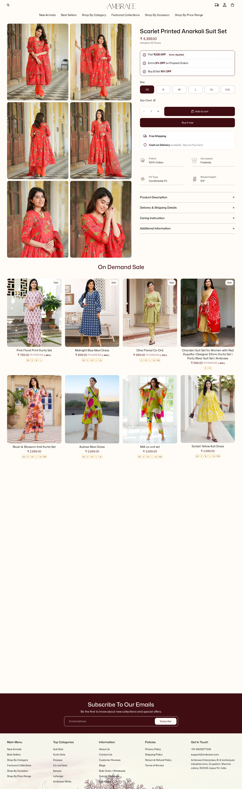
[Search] (8, 5)
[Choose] (56, 341)
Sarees (57, 770)
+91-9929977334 (201, 749)
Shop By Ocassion (17, 770)
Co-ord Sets (60, 765)
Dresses (57, 760)
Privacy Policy (153, 749)
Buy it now (187, 122)
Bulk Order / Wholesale (112, 770)
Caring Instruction (152, 218)
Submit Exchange (109, 776)
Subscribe (165, 721)
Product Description (153, 197)
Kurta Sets (59, 754)
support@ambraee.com (205, 754)
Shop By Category (17, 760)
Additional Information (155, 228)
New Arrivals (14, 749)
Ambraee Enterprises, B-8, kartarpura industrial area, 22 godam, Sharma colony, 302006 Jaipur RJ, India (213, 764)
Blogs (102, 765)
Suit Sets (58, 749)
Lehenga (58, 776)
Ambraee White (62, 781)
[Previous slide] (12, 313)
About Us (104, 749)
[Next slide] (56, 313)
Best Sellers (14, 754)
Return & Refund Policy (158, 760)
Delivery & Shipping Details (158, 208)
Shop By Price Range (19, 776)
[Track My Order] (217, 5)
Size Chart (146, 100)
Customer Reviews (109, 760)
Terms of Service (154, 765)
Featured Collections (19, 765)
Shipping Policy (153, 754)
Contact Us (105, 754)
